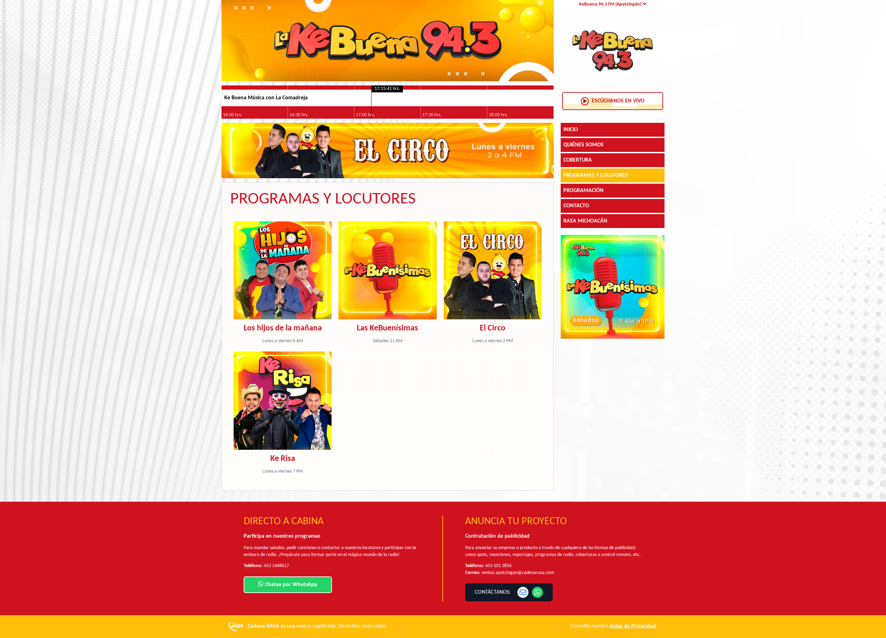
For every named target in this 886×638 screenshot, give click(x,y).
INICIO (570, 130)
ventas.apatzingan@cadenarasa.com (517, 572)
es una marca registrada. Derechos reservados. (317, 626)
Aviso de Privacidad (633, 626)
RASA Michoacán (585, 221)
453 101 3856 (498, 565)
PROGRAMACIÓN (583, 190)
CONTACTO (576, 206)
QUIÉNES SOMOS (583, 145)
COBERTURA (577, 160)
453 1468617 (276, 565)
